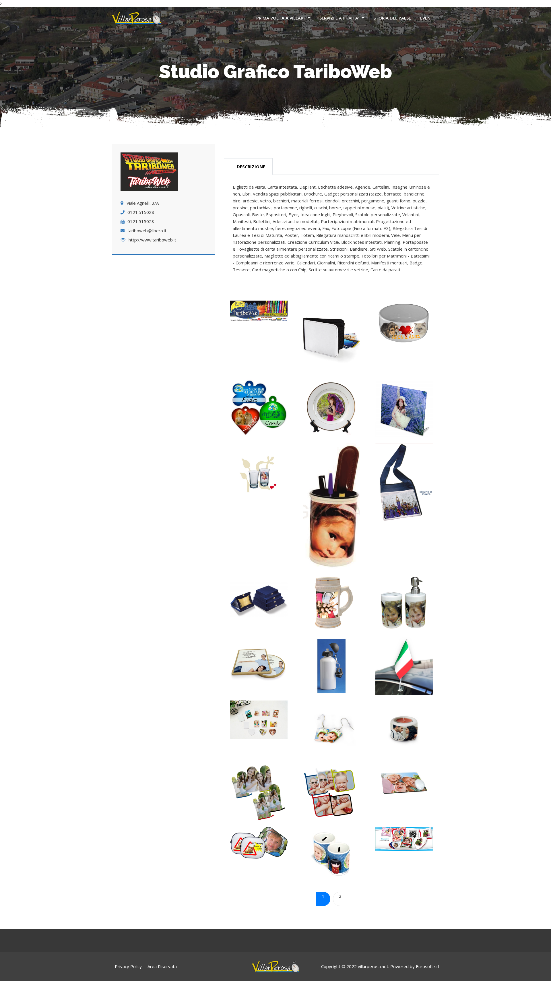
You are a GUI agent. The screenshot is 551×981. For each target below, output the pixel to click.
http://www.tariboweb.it (152, 240)
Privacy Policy (128, 966)
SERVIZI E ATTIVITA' (339, 18)
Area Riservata (162, 966)
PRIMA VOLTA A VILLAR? (280, 18)
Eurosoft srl (427, 966)
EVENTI (427, 18)
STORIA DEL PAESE (392, 18)
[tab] (248, 166)
